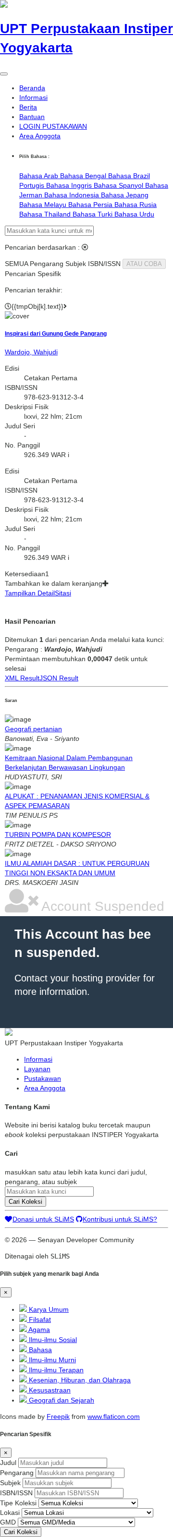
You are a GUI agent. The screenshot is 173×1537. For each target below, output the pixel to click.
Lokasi (10, 1512)
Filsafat (39, 1319)
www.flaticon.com (113, 1416)
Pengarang (17, 1472)
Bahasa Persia (91, 204)
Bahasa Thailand (46, 214)
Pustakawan (42, 1078)
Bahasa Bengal (84, 176)
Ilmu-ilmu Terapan (55, 1370)
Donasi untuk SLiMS (43, 1219)
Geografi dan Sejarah (60, 1400)
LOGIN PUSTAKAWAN (53, 126)
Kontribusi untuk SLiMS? (120, 1219)
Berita (28, 107)
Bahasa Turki (93, 214)
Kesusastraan (49, 1390)
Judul (8, 1462)
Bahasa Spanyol (119, 185)
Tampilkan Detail (30, 593)
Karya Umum (48, 1309)
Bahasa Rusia (135, 204)
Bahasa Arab (39, 176)
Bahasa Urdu (134, 214)
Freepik (58, 1416)
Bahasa (39, 1350)
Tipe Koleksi (18, 1503)
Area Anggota (40, 136)
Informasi (33, 97)
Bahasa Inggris (70, 185)
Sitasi (63, 593)
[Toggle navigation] (4, 74)
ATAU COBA (144, 263)
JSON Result (58, 678)
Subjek (10, 1483)
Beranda (32, 88)
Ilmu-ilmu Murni (51, 1360)
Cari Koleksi (25, 1201)
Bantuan (32, 117)
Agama (38, 1329)
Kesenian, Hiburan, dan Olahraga (79, 1380)
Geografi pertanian (33, 729)
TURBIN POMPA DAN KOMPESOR (58, 834)
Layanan (37, 1069)
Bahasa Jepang (124, 195)
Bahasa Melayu (43, 204)
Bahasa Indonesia (72, 195)
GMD (8, 1522)
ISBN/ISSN (16, 1493)
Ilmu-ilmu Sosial (52, 1339)
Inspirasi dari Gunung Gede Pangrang (56, 333)
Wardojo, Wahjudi (31, 352)
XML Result (22, 678)
